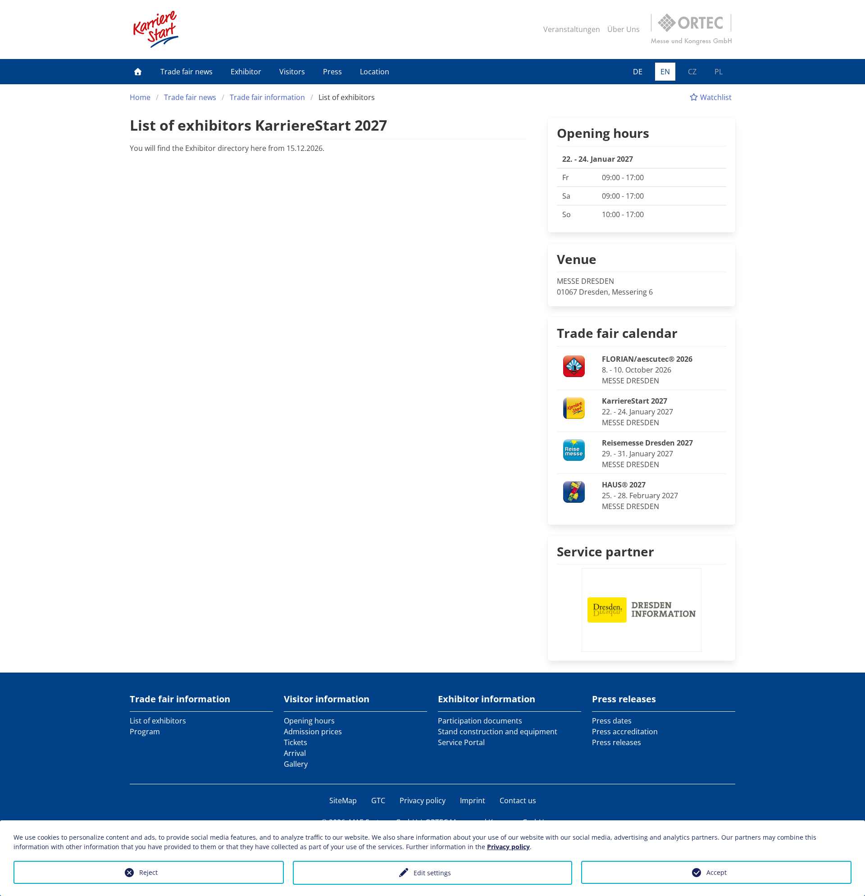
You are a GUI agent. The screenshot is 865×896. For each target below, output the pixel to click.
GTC (378, 800)
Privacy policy (423, 800)
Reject (148, 872)
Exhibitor (246, 72)
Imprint (472, 800)
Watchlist (715, 97)
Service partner (605, 551)
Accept (716, 872)
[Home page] (138, 71)
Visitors (292, 72)
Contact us (518, 800)
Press (332, 72)
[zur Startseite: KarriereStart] (156, 29)
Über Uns (623, 29)
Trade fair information (267, 97)
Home (140, 97)
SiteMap (343, 800)
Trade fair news (186, 72)
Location (374, 72)
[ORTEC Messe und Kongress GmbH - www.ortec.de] (691, 29)
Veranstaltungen (571, 29)
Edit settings (432, 873)
